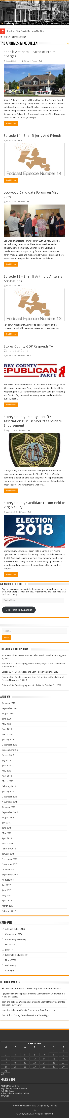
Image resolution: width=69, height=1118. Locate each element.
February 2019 (9, 786)
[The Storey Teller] (34, 13)
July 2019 (6, 760)
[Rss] (34, 1110)
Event (7, 950)
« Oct (3, 1074)
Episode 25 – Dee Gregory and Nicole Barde (23, 685)
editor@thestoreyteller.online (15, 1093)
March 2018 (7, 843)
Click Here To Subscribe (19, 610)
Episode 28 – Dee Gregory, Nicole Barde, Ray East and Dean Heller (33, 663)
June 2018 (6, 828)
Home (5, 37)
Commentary (11, 934)
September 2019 (10, 750)
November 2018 (9, 802)
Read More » (11, 123)
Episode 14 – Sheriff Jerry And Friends (32, 136)
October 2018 (8, 807)
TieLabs (53, 1105)
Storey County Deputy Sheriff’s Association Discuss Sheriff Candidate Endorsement (33, 421)
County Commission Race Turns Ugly (37, 1010)
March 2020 (7, 734)
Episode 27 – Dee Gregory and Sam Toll (21, 672)
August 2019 (8, 755)
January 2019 (8, 791)
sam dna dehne (9, 1002)
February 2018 (9, 848)
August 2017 (8, 880)
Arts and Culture (13, 929)
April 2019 (7, 776)
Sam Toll (6, 1015)
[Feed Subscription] (68, 43)
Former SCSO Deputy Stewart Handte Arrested (39, 988)
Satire (8, 970)
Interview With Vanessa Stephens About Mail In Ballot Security (31, 655)
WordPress (29, 1105)
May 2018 (6, 833)
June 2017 (6, 890)
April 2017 (7, 900)
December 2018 (9, 796)
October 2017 (8, 869)
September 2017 (10, 874)
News (34, 61)
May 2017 (6, 895)
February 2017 (9, 911)
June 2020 (6, 719)
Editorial (27, 61)
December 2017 (9, 859)
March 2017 (7, 906)
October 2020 (8, 703)
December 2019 (9, 744)
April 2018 (7, 838)
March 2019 (7, 781)
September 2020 (10, 708)
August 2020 (8, 713)
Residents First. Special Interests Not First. (26, 31)
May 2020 (6, 724)
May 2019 (6, 770)
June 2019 (6, 765)
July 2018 (6, 822)
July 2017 (6, 885)
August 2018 (8, 817)
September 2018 (10, 812)
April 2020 (7, 729)
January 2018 (8, 854)
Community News (13, 939)
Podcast (9, 965)
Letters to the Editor (14, 955)
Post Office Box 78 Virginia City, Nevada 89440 (14, 1087)
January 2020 (8, 739)
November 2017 (9, 864)
